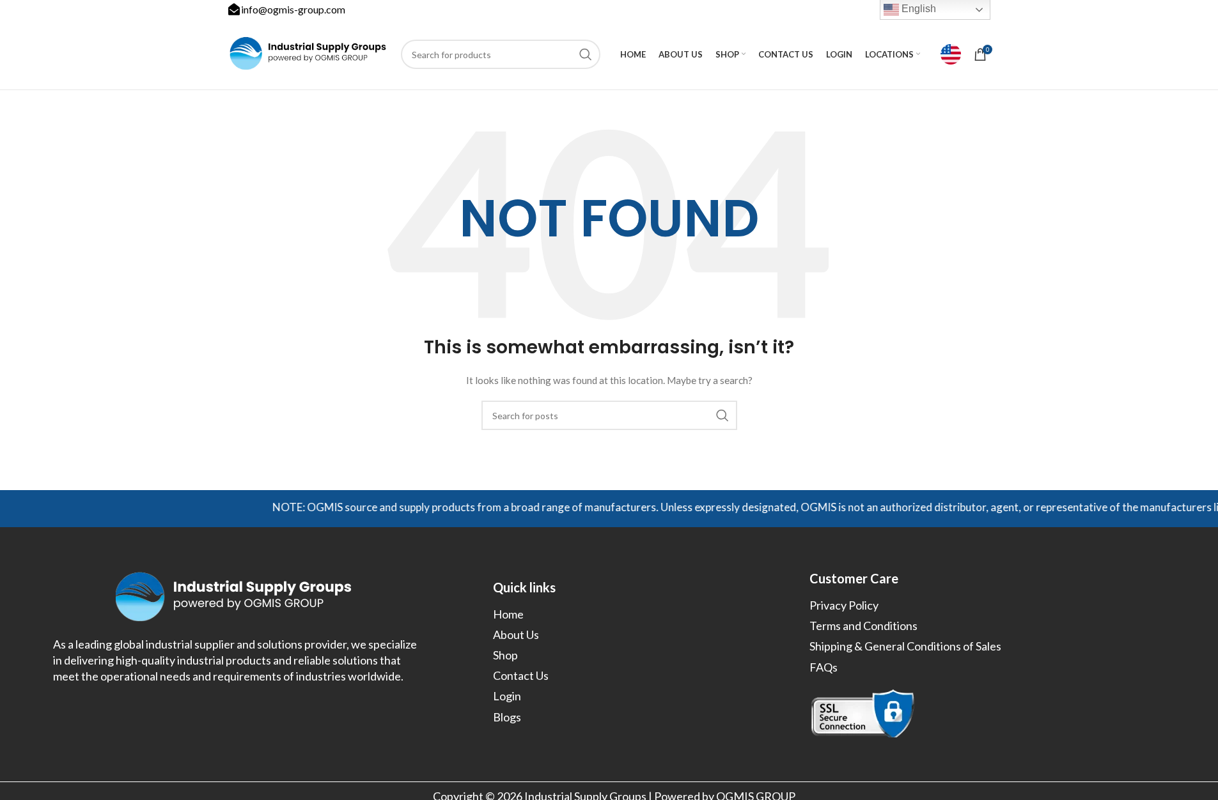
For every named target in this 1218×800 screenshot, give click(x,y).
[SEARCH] (585, 54)
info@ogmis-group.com (293, 9)
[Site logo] (308, 53)
